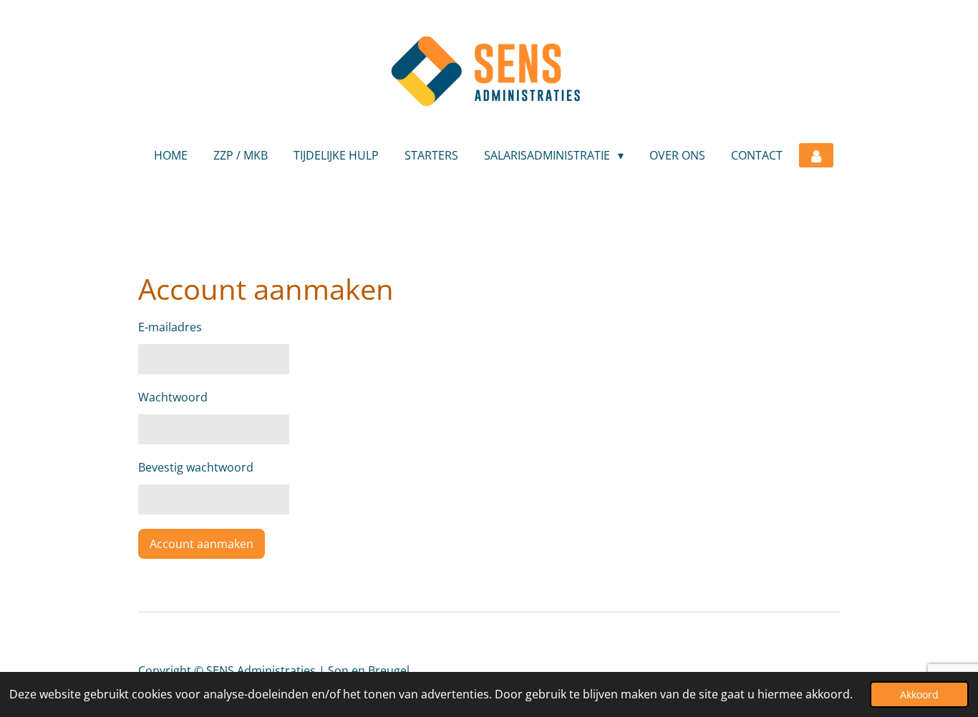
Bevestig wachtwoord (195, 467)
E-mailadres (170, 327)
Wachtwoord (173, 397)
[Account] (816, 155)
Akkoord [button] (919, 694)
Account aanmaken (201, 544)
